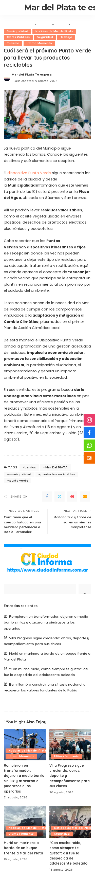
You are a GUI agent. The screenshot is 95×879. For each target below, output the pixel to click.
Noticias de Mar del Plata (54, 31)
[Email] (85, 496)
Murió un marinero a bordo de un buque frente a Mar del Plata (23, 847)
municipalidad (20, 474)
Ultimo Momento (39, 43)
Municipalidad (17, 31)
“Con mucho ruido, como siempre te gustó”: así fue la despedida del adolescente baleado (68, 853)
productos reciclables (58, 474)
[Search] (85, 589)
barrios (30, 467)
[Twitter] (59, 496)
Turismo (13, 43)
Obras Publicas (18, 37)
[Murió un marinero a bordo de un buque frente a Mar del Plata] (25, 822)
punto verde (18, 480)
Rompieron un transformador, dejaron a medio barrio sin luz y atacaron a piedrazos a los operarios (46, 622)
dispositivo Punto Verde (29, 172)
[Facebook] (47, 496)
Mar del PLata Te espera (31, 74)
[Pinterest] (72, 496)
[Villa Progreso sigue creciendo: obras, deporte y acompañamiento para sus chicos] (70, 744)
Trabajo (66, 37)
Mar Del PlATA (56, 467)
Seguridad (45, 37)
